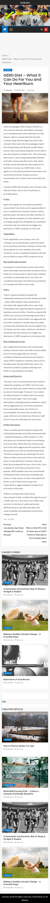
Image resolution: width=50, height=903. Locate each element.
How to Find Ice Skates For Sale (18, 746)
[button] (10, 29)
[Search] (41, 29)
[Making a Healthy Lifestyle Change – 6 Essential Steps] (25, 615)
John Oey (9, 90)
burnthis (11, 519)
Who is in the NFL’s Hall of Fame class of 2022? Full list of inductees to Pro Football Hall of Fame (36, 533)
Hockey (8, 739)
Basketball (9, 785)
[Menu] (10, 29)
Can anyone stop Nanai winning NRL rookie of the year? (13, 529)
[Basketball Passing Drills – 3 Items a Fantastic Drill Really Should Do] (25, 772)
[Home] (4, 29)
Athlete (8, 70)
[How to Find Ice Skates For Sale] (25, 727)
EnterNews (37, 896)
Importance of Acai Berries (16, 679)
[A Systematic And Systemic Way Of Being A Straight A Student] (25, 570)
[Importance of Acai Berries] (25, 660)
